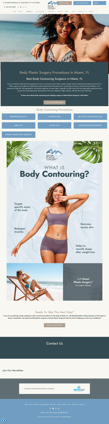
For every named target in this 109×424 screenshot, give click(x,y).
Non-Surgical (45, 404)
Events (82, 404)
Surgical (36, 404)
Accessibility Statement (65, 417)
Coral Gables (35, 3)
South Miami (25, 3)
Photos (59, 404)
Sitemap (56, 417)
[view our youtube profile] (21, 7)
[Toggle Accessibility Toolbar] (3, 420)
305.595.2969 (10, 7)
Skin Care (53, 404)
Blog (68, 404)
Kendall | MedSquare (11, 3)
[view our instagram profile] (23, 7)
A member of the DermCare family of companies (39, 389)
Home (26, 404)
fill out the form (89, 316)
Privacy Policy (41, 417)
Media (64, 404)
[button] (64, 3)
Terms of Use (49, 417)
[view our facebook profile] (18, 7)
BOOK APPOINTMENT (82, 3)
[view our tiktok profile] (25, 7)
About (31, 404)
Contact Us (75, 404)
